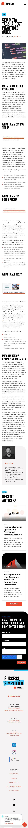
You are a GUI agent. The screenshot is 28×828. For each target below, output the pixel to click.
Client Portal (14, 774)
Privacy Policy (14, 782)
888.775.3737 (15, 696)
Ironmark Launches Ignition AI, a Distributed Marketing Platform (13, 531)
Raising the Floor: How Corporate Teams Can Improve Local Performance (12, 579)
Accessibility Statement (14, 786)
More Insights (14, 604)
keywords (5, 320)
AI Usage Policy (14, 791)
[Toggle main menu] (25, 4)
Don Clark (17, 36)
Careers (14, 778)
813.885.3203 (14, 732)
